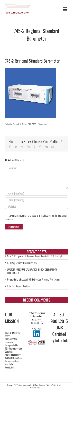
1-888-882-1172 (36, 322)
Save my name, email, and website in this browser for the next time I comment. (36, 217)
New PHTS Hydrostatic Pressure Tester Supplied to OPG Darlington (35, 256)
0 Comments (42, 124)
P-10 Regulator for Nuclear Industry (22, 263)
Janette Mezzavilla (13, 124)
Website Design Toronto (54, 385)
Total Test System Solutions (18, 286)
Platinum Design (35, 387)
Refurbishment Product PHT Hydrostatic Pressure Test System (33, 279)
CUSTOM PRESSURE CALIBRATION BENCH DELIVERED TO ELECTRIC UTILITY (32, 271)
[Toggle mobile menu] (65, 9)
